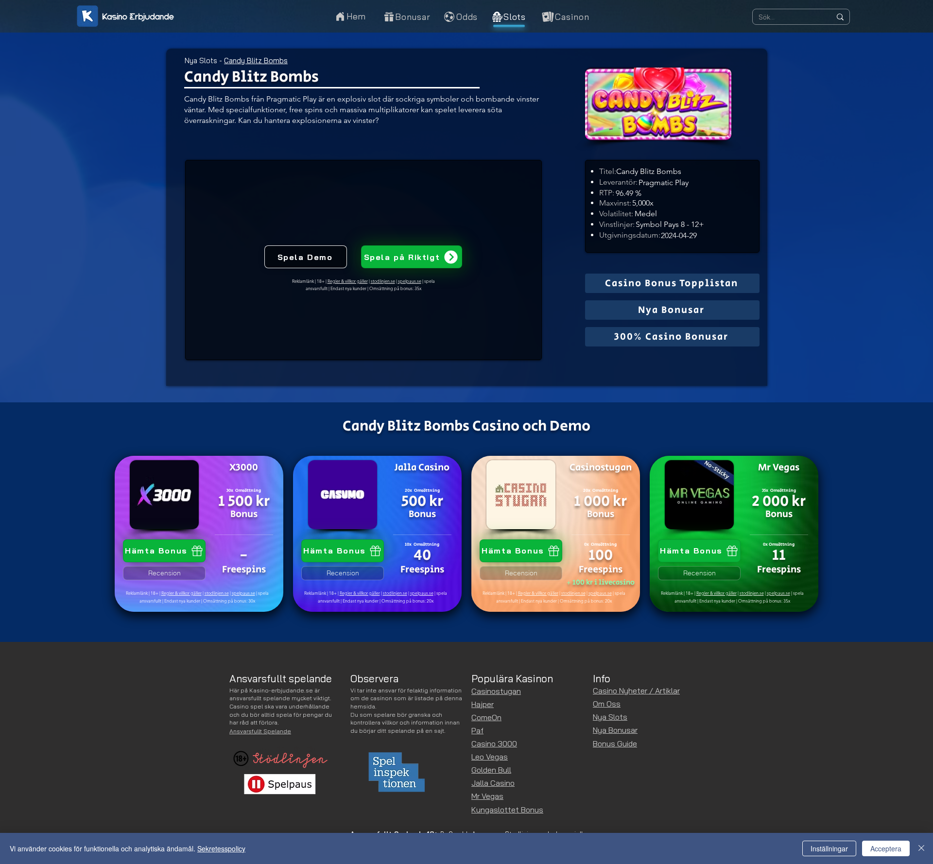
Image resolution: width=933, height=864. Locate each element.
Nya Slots (201, 60)
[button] (564, 16)
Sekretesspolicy (221, 848)
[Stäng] (921, 848)
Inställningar (829, 848)
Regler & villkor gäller (181, 593)
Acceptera (885, 848)
